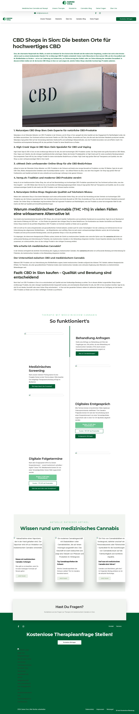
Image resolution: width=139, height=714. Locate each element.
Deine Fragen (94, 19)
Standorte (58, 19)
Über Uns (69, 19)
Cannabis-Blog (81, 19)
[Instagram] (17, 3)
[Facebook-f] (96, 13)
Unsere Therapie (45, 19)
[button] (89, 425)
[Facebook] (14, 3)
